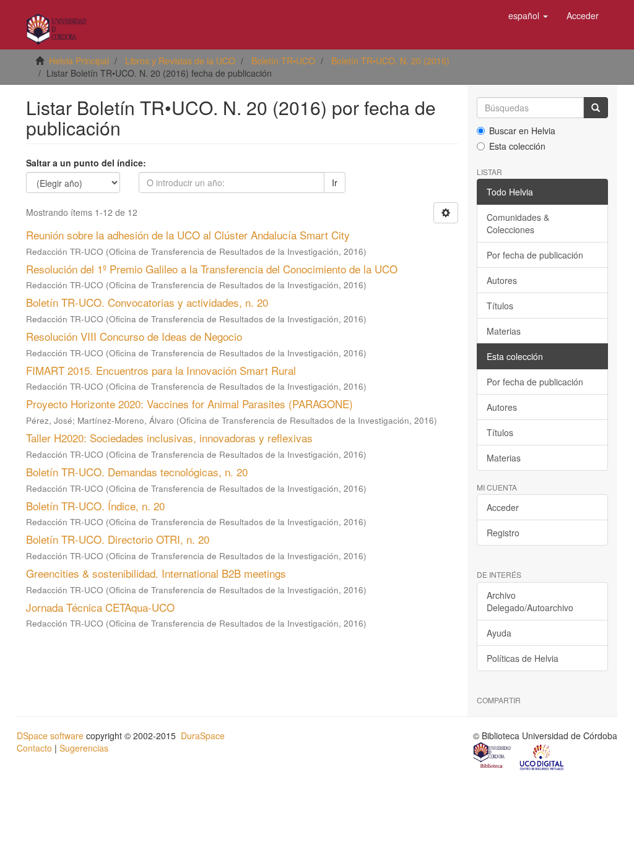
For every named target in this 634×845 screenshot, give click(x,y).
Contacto (34, 748)
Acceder (503, 507)
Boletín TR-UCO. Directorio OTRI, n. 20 (117, 539)
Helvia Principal (79, 60)
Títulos (500, 305)
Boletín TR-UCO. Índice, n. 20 (95, 505)
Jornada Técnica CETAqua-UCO (100, 607)
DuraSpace (203, 735)
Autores (502, 280)
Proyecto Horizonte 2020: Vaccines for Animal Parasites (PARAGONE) (189, 403)
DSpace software (50, 735)
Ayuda (499, 633)
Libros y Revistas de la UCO (180, 60)
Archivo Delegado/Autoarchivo (530, 601)
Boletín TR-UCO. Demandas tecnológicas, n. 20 (137, 471)
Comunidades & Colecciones (518, 223)
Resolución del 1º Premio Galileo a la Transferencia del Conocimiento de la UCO (211, 269)
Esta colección (517, 146)
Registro (503, 532)
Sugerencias (83, 748)
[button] (528, 15)
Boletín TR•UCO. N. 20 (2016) (390, 60)
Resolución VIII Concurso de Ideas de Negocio (134, 336)
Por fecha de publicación (535, 255)
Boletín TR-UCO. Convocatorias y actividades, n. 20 (147, 302)
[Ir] (595, 107)
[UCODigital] (542, 756)
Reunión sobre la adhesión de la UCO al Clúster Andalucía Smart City (188, 234)
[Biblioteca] (493, 756)
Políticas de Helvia (522, 658)
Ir (334, 182)
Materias (504, 331)
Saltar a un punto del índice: (86, 163)
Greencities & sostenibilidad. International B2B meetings (156, 573)
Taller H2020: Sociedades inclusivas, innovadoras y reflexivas (169, 437)
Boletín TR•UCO (283, 60)
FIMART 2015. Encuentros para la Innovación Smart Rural (161, 370)
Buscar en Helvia (522, 130)
